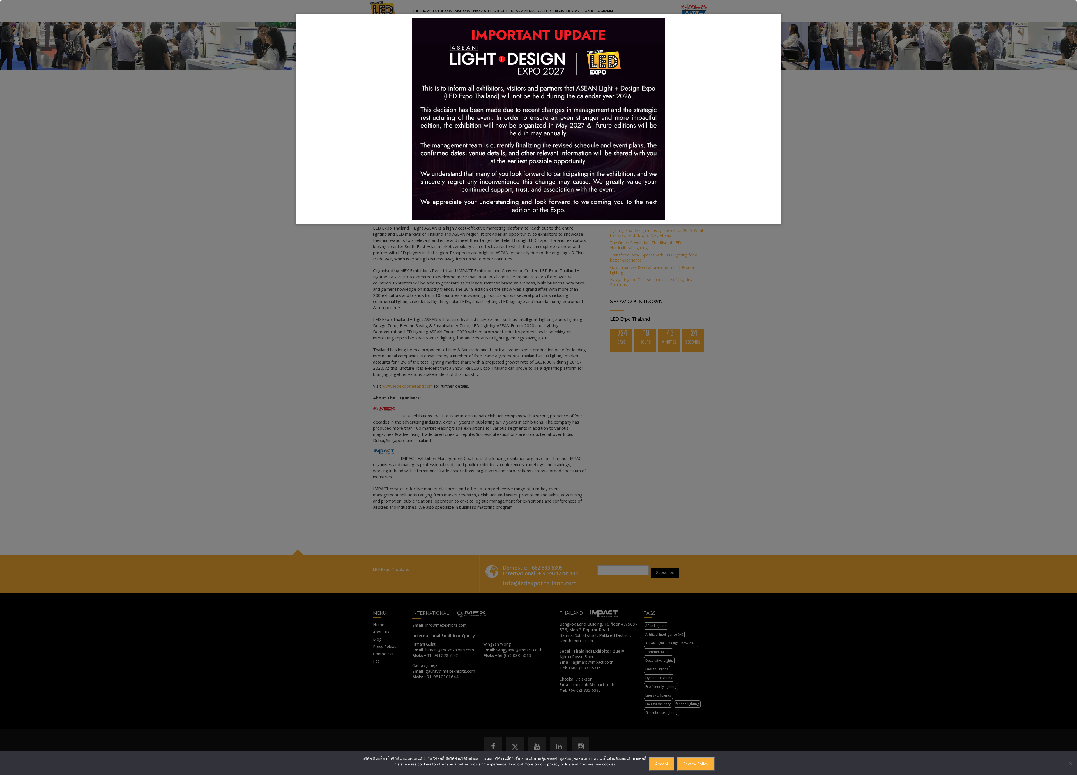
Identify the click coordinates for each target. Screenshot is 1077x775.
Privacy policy (695, 764)
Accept (661, 764)
